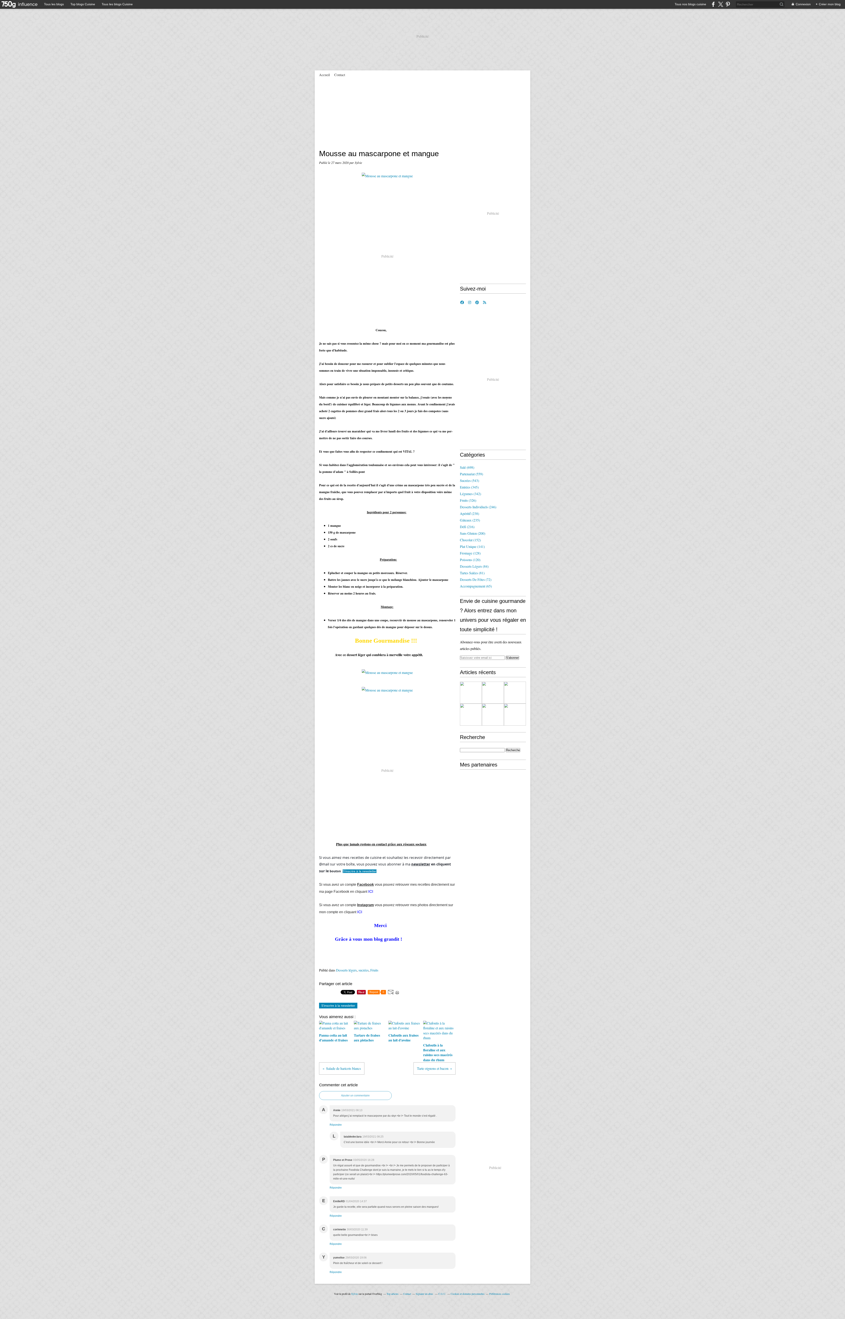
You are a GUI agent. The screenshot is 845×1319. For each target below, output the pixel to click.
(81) (472, 573)
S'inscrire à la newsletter (338, 1005)
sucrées (363, 970)
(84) (474, 566)
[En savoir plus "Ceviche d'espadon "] (515, 693)
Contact (339, 74)
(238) (469, 513)
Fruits (374, 970)
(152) (470, 540)
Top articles (393, 1293)
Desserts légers (346, 970)
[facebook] (713, 4)
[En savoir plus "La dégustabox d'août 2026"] (471, 693)
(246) (478, 507)
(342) (470, 493)
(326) (468, 500)
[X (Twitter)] (720, 4)
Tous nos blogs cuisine (690, 4)
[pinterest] (728, 4)
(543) (469, 480)
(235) (470, 520)
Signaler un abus (425, 1293)
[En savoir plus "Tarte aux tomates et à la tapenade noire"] (493, 693)
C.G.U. (442, 1293)
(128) (470, 553)
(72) (475, 579)
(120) (470, 559)
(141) (472, 546)
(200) (472, 533)
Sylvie (354, 1293)
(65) (476, 586)
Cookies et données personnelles (468, 1293)
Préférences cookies (499, 1293)
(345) (469, 487)
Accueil (324, 74)
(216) (467, 526)
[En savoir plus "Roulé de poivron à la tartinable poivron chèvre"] (471, 715)
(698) (467, 467)
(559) (471, 474)
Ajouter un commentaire (355, 1095)
